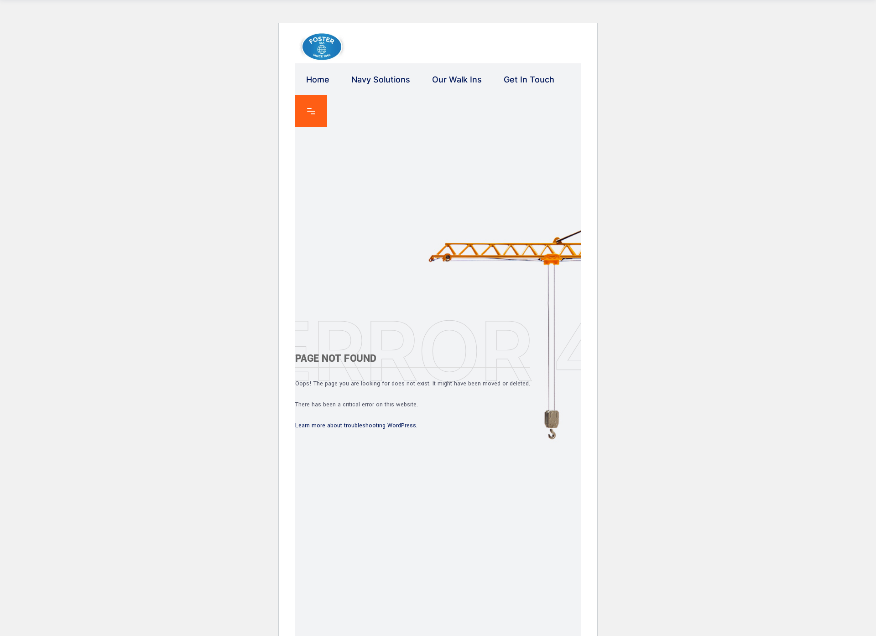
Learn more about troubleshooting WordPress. (356, 425)
